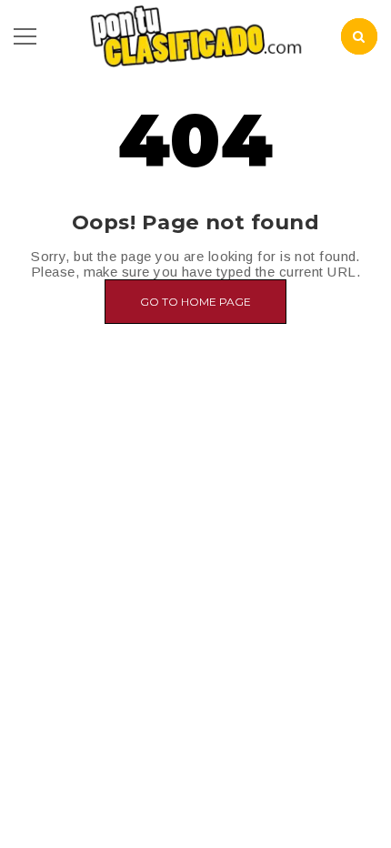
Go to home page (195, 301)
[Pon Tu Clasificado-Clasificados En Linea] (195, 35)
